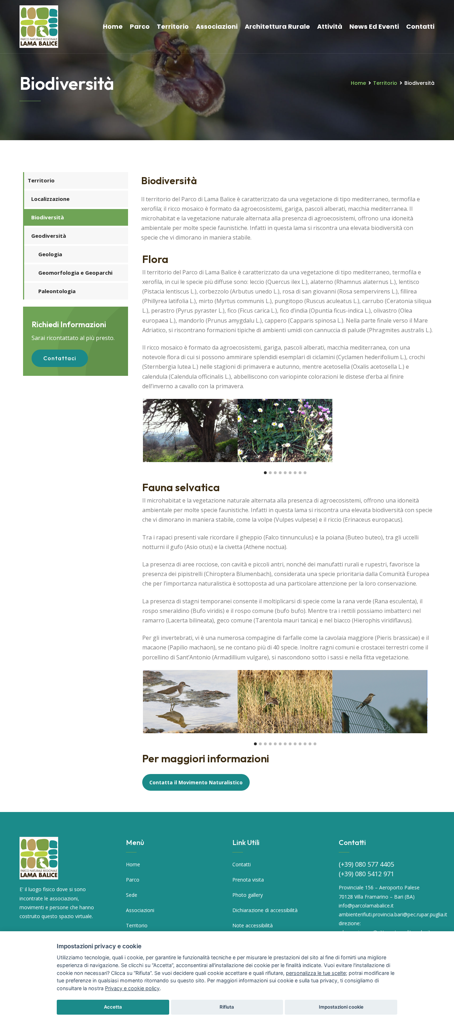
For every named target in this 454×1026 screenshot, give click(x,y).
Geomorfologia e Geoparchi (75, 272)
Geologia (50, 254)
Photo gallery (247, 894)
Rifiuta (227, 1007)
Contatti (420, 26)
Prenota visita (248, 879)
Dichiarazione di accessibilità (265, 910)
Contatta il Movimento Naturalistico (196, 782)
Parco (140, 26)
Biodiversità (47, 217)
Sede (131, 894)
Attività (329, 26)
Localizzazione (50, 198)
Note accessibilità (252, 925)
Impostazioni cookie (341, 1007)
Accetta (113, 1007)
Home (113, 26)
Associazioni (217, 26)
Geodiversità (48, 235)
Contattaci (59, 358)
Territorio (173, 26)
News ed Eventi (374, 26)
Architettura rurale (277, 26)
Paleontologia (57, 291)
